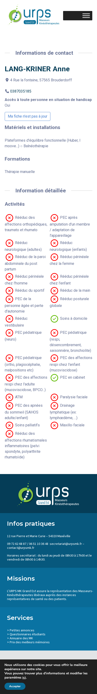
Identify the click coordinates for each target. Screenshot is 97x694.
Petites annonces (22, 630)
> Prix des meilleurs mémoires (28, 642)
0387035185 (20, 91)
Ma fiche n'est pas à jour (27, 116)
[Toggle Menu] (86, 15)
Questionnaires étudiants (27, 634)
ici (24, 678)
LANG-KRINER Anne (37, 69)
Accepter (15, 686)
